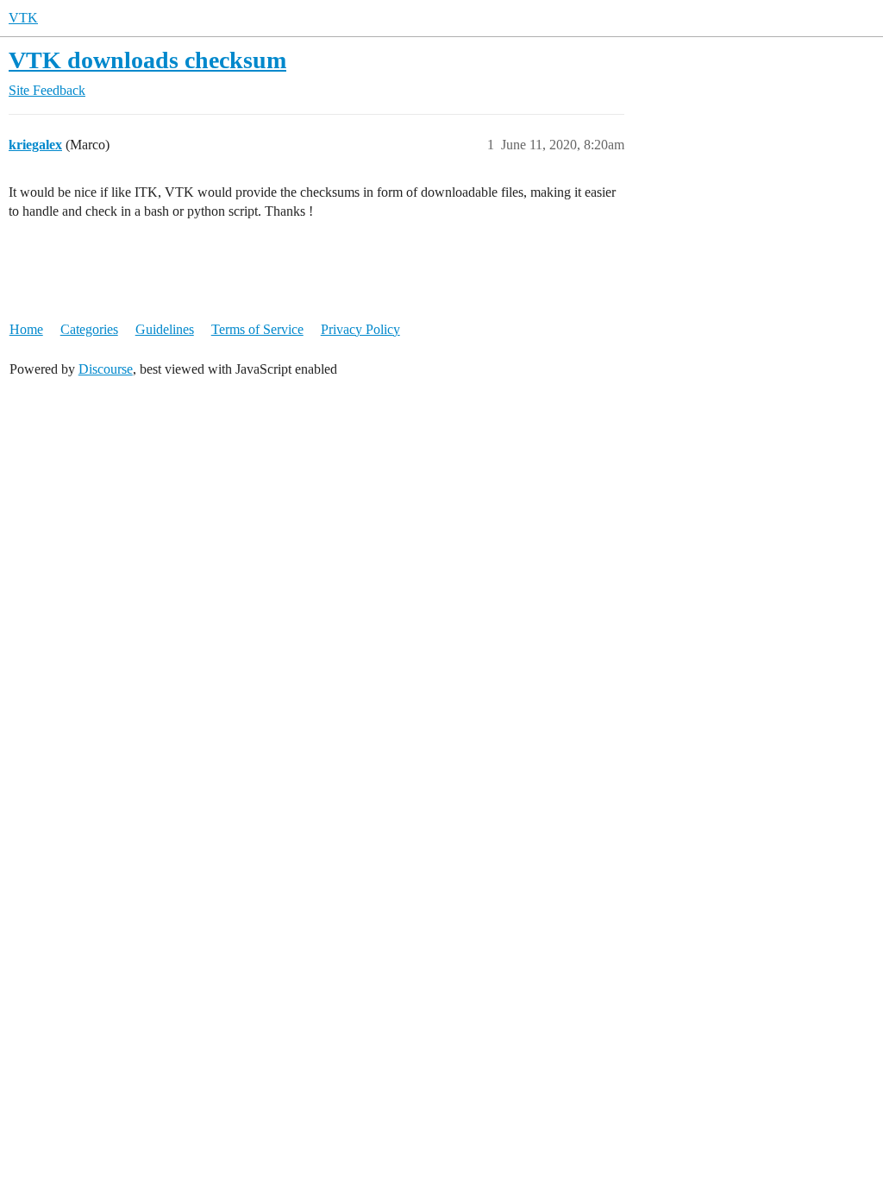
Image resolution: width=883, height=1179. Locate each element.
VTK (23, 17)
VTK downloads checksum (147, 60)
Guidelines (164, 329)
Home (26, 329)
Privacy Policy (360, 329)
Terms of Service (257, 329)
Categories (89, 329)
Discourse (105, 369)
